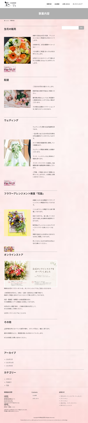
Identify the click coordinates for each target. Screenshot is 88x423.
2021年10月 (9, 362)
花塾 (7, 385)
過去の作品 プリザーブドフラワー (69, 403)
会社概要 (35, 395)
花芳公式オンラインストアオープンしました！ (71, 396)
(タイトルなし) (64, 398)
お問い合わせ (36, 398)
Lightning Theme (38, 420)
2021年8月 (9, 365)
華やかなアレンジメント (66, 405)
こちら (21, 313)
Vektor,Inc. (59, 420)
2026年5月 (9, 359)
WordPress (28, 420)
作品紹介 (9, 382)
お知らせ (9, 379)
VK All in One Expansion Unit (49, 420)
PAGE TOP (84, 408)
